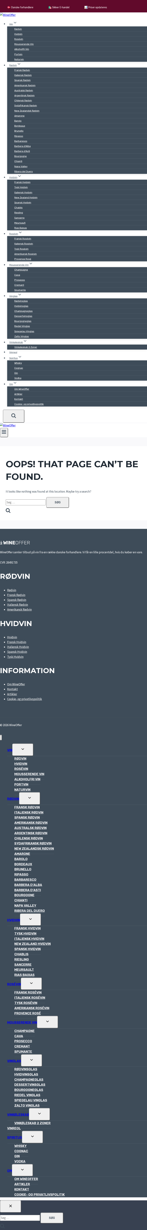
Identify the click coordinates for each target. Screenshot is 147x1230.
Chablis (18, 207)
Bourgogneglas (22, 321)
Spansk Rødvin (22, 80)
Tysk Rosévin (21, 249)
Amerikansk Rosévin (25, 254)
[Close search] (10, 1206)
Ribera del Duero (23, 171)
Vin (9, 750)
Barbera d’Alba (22, 146)
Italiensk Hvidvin (23, 192)
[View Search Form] (13, 416)
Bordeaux (19, 125)
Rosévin (18, 39)
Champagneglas (23, 311)
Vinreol (13, 352)
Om (9, 1171)
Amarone (19, 115)
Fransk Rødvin (22, 70)
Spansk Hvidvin (22, 202)
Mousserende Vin (24, 44)
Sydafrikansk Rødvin (25, 105)
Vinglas (14, 1061)
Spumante (20, 290)
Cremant (19, 285)
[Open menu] (4, 432)
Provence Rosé (22, 259)
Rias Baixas (20, 228)
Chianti (18, 161)
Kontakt (18, 399)
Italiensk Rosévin (23, 243)
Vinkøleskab (18, 1115)
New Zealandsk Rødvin (26, 110)
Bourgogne (20, 156)
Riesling (18, 212)
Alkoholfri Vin (21, 49)
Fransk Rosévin (22, 238)
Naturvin (19, 59)
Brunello (18, 131)
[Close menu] (1, 738)
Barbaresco (20, 141)
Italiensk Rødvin (23, 75)
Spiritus (14, 1137)
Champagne (21, 269)
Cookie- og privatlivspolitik (29, 404)
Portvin (18, 54)
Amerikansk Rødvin (24, 85)
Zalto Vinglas (21, 336)
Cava (17, 275)
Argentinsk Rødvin (24, 95)
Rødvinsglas (21, 301)
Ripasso (18, 136)
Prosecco (19, 280)
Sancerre (19, 217)
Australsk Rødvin (23, 90)
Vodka (17, 378)
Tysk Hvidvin (21, 187)
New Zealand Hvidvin (25, 197)
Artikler (18, 394)
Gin (16, 373)
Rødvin (18, 29)
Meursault (19, 222)
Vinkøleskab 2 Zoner (25, 347)
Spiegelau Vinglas (24, 331)
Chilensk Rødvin (23, 100)
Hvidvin (18, 34)
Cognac (18, 368)
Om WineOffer (21, 389)
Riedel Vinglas (22, 326)
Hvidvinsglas (21, 306)
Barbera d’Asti (22, 151)
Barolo (18, 120)
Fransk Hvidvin (22, 182)
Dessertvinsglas (23, 316)
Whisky (18, 363)
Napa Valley (20, 166)
